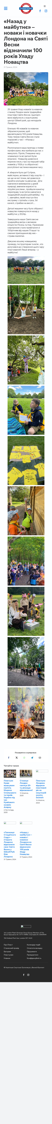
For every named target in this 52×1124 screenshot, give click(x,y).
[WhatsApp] (24, 757)
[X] (16, 757)
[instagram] (46, 11)
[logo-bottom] (26, 4)
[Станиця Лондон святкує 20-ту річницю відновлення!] (26, 773)
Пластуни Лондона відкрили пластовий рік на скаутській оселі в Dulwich (41, 789)
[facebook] (40, 11)
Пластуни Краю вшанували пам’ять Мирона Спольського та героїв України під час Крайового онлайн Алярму (10, 793)
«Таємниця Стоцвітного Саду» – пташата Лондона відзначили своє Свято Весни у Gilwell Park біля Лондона (10, 844)
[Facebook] (8, 757)
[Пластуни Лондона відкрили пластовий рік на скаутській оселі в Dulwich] (42, 773)
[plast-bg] (26, 926)
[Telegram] (32, 757)
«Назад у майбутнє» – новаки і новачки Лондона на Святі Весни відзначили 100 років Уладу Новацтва (26, 843)
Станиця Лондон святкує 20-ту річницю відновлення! (26, 785)
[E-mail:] (40, 757)
